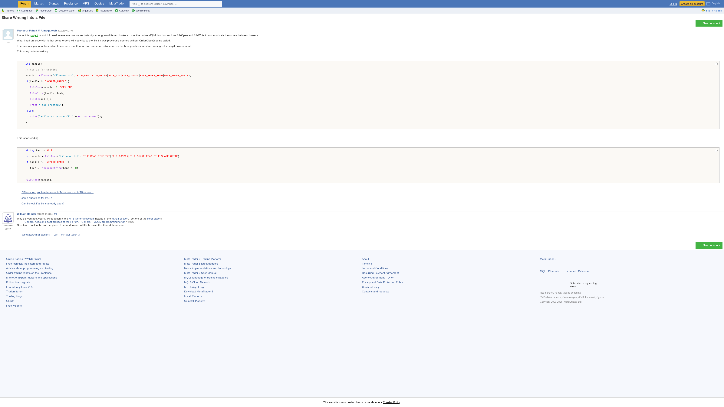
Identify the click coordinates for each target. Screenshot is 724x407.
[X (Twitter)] (554, 285)
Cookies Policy (370, 286)
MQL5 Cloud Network (197, 282)
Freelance (71, 3)
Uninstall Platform (194, 300)
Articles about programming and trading (30, 268)
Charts (10, 300)
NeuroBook (106, 10)
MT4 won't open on (71, 234)
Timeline (367, 263)
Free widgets (14, 305)
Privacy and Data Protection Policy (382, 282)
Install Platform (193, 296)
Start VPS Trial (714, 10)
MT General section (81, 218)
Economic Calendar (577, 271)
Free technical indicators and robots (27, 263)
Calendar (124, 10)
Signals (54, 3)
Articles (10, 10)
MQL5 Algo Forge (194, 286)
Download (198, 291)
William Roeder (26, 213)
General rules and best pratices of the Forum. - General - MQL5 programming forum (75, 221)
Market (38, 3)
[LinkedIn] (566, 285)
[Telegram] (548, 285)
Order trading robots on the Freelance (29, 272)
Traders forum (14, 291)
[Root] (3, 24)
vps (56, 234)
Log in (673, 3)
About (365, 258)
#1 (55, 213)
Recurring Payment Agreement (380, 272)
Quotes (99, 3)
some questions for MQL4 (36, 197)
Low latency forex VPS (19, 286)
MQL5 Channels (549, 271)
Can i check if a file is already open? (42, 203)
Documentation (67, 10)
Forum (24, 3)
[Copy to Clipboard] (716, 64)
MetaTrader (117, 3)
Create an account (692, 3)
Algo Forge (45, 10)
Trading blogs (14, 296)
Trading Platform (202, 258)
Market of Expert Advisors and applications (31, 277)
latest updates (201, 263)
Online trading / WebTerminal (23, 258)
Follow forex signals (18, 282)
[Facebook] (542, 285)
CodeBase (26, 10)
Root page (153, 218)
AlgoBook (87, 10)
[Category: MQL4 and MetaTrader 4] (7, 24)
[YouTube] (560, 285)
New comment (711, 23)
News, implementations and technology (207, 268)
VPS (86, 3)
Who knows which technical (36, 234)
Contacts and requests (375, 291)
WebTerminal (143, 10)
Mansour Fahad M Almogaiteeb (37, 30)
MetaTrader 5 (548, 258)
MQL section (120, 218)
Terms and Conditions (375, 268)
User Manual (200, 272)
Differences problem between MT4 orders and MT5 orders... (57, 192)
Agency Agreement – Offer (378, 277)
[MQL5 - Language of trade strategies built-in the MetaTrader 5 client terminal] (9, 4)
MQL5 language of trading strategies (206, 277)
